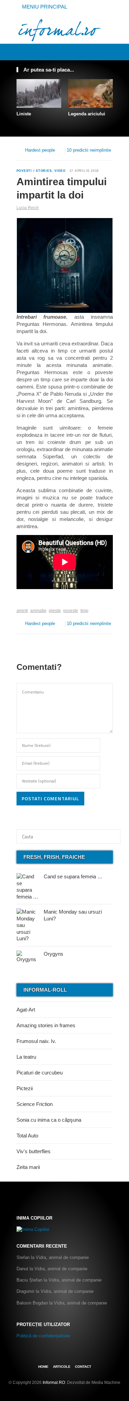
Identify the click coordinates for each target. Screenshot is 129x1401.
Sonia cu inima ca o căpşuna (49, 1120)
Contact (83, 1366)
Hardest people (40, 150)
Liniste (24, 113)
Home (43, 1366)
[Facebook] (86, 52)
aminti (22, 610)
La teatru (26, 1057)
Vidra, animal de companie (62, 1257)
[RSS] (109, 52)
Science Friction (35, 1104)
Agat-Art (26, 1009)
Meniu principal (44, 7)
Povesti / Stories (34, 171)
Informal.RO (54, 1382)
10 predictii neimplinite (89, 150)
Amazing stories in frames (46, 1025)
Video (60, 171)
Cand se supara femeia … (73, 876)
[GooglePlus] (31, 600)
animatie (38, 610)
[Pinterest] (101, 52)
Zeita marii (28, 1167)
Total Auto (27, 1135)
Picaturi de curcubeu (40, 1072)
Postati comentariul (50, 798)
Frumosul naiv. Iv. (36, 1041)
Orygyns (53, 954)
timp (84, 610)
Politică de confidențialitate (43, 1335)
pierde (55, 610)
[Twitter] (94, 52)
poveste (70, 610)
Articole (62, 1366)
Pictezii (25, 1088)
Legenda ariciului (86, 113)
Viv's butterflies (34, 1151)
